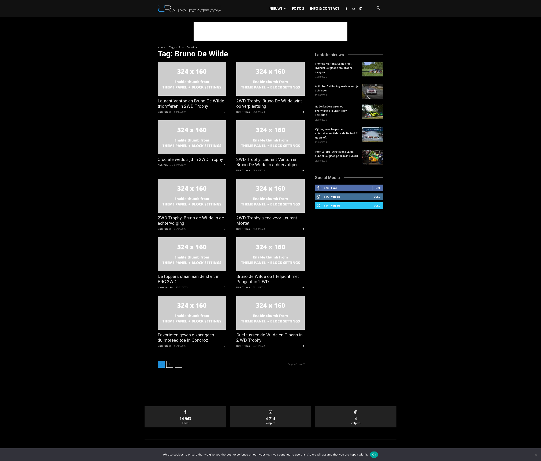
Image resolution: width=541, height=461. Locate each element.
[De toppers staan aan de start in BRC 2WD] (192, 254)
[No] (536, 455)
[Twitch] (361, 8)
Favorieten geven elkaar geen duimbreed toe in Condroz (186, 337)
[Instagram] (353, 8)
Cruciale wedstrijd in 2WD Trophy (190, 159)
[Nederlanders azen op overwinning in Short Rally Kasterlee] (372, 112)
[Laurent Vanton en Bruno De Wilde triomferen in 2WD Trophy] (192, 79)
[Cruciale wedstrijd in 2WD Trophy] (192, 137)
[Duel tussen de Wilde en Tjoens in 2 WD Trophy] (270, 313)
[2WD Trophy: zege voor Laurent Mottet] (270, 196)
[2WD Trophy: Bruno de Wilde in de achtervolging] (192, 196)
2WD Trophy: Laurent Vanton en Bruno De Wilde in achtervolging (267, 162)
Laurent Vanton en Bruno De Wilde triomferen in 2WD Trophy (191, 103)
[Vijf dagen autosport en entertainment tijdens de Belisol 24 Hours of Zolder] (372, 134)
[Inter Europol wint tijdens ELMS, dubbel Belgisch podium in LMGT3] (372, 157)
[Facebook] (346, 8)
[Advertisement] (270, 31)
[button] (378, 9)
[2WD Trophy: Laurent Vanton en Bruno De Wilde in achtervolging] (270, 137)
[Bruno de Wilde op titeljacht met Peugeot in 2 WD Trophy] (270, 254)
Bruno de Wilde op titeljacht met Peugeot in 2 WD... (267, 279)
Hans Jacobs (165, 287)
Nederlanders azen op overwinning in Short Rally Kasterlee (331, 111)
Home (161, 47)
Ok (374, 454)
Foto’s (298, 8)
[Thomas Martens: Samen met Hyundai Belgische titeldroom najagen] (372, 69)
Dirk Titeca (164, 111)
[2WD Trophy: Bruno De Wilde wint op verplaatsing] (270, 79)
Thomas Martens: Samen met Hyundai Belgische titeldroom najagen (333, 68)
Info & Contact (325, 8)
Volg (377, 196)
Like (378, 187)
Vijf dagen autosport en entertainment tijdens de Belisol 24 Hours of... (336, 133)
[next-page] (178, 364)
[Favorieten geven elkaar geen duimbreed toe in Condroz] (192, 313)
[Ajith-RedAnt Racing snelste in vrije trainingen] (372, 91)
